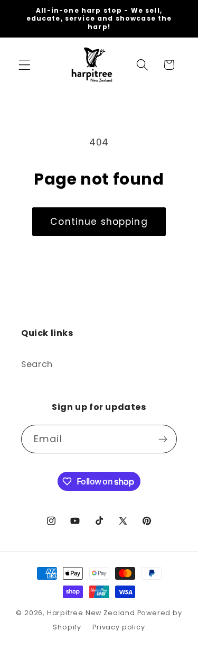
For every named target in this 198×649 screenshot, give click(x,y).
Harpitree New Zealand (91, 612)
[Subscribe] (162, 439)
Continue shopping (99, 221)
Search (37, 364)
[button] (24, 64)
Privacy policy (118, 627)
